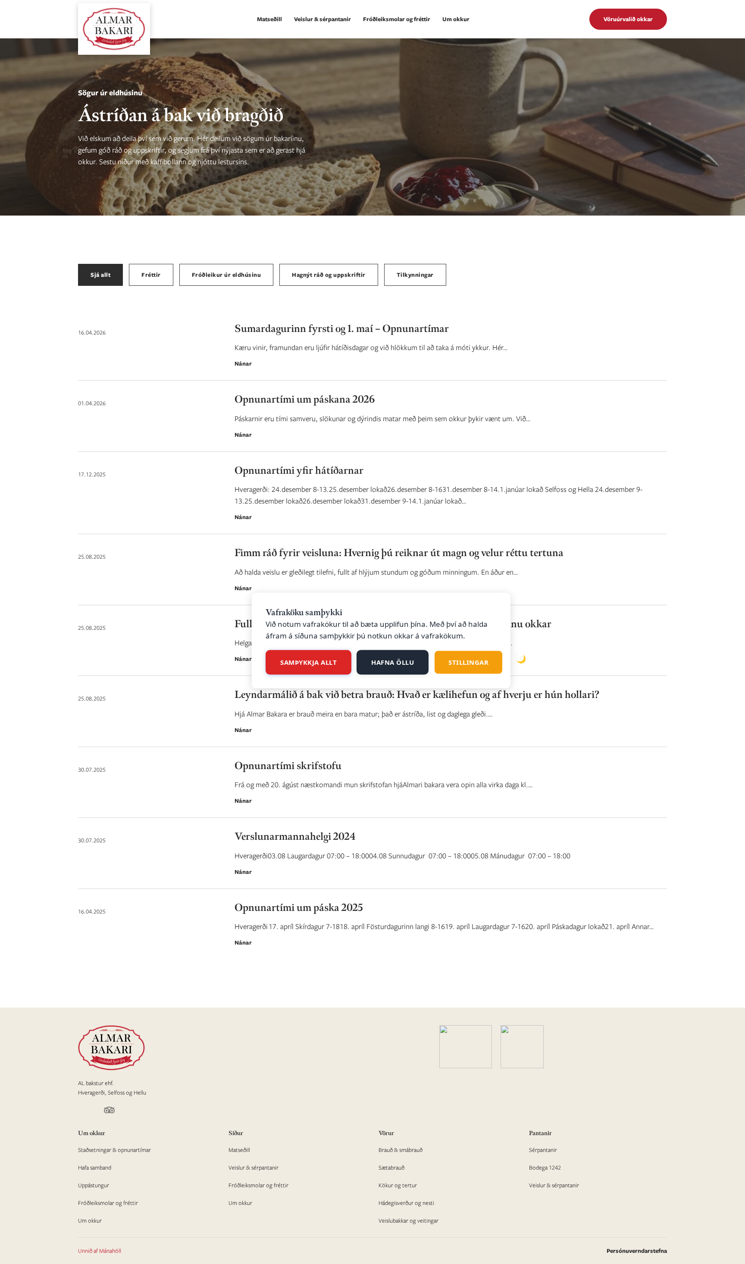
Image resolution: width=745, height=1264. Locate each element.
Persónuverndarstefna (637, 1251)
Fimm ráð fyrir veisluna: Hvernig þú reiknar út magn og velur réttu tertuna (399, 553)
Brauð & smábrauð (401, 1150)
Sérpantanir (543, 1150)
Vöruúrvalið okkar (628, 19)
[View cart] (576, 19)
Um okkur (456, 19)
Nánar (243, 363)
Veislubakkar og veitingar (408, 1220)
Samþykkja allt (308, 662)
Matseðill (269, 19)
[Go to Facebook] (81, 1111)
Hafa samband (94, 1167)
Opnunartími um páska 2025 (299, 907)
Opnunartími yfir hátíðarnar (299, 470)
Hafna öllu (392, 662)
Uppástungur (93, 1185)
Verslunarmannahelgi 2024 (295, 836)
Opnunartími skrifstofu (288, 766)
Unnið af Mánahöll (99, 1251)
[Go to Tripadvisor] (109, 1111)
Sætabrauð (391, 1167)
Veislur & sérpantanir (322, 19)
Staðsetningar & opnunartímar (114, 1150)
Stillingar (468, 662)
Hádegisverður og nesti (406, 1203)
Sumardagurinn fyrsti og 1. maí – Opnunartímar (342, 328)
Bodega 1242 (545, 1167)
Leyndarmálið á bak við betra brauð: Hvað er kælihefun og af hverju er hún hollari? (417, 694)
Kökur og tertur (398, 1185)
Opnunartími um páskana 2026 (305, 399)
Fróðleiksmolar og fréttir (396, 19)
